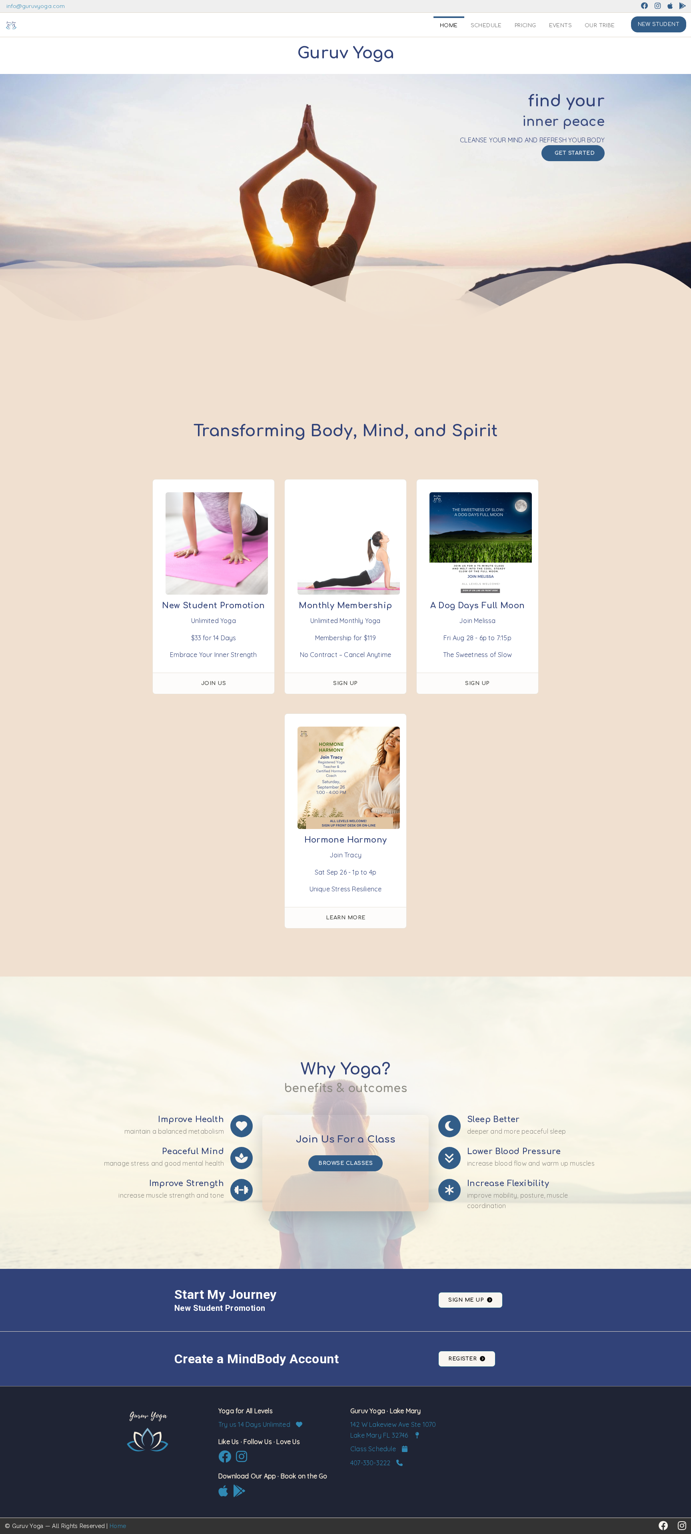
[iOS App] (670, 6)
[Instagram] (658, 6)
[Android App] (682, 6)
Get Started (575, 153)
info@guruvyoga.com (35, 6)
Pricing (525, 25)
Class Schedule (373, 1449)
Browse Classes (345, 1163)
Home (449, 25)
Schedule (486, 25)
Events (560, 25)
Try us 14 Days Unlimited (255, 1424)
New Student (658, 24)
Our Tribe (600, 25)
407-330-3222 (371, 1463)
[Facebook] (644, 6)
